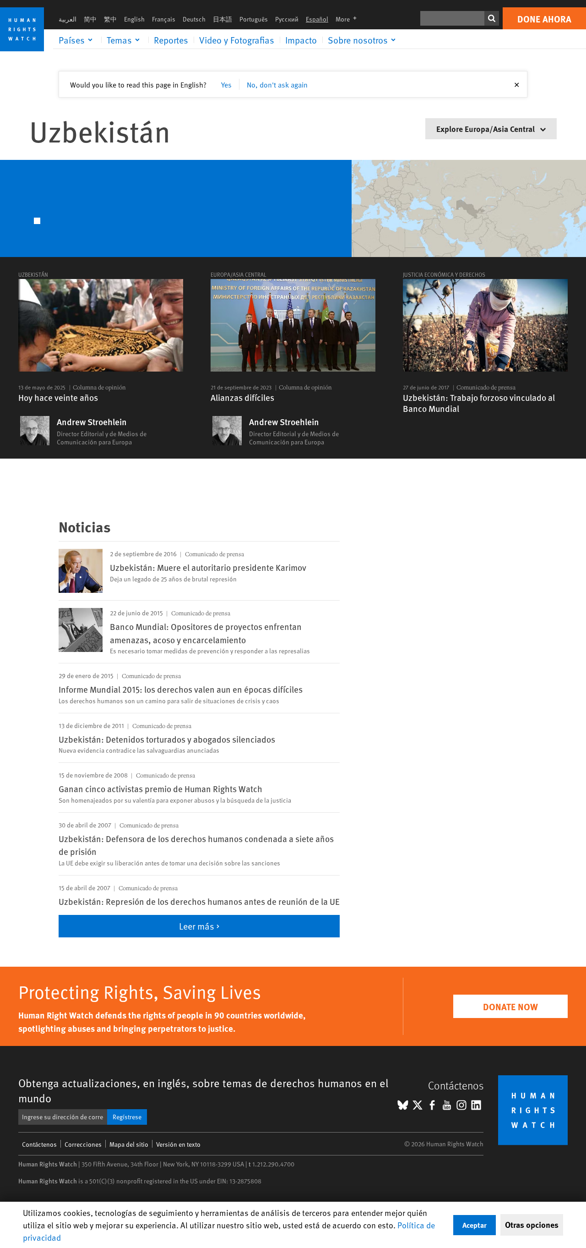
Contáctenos (39, 1144)
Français (163, 19)
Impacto (301, 39)
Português (253, 19)
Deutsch (194, 19)
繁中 (110, 19)
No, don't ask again (277, 84)
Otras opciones (532, 1225)
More (349, 19)
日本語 (222, 19)
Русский (286, 19)
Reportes (171, 39)
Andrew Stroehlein (92, 422)
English (134, 19)
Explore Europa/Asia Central (486, 128)
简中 (90, 19)
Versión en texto (178, 1144)
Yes (226, 84)
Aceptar (474, 1225)
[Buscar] (491, 18)
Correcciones (83, 1144)
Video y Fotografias (236, 39)
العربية (67, 19)
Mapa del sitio (128, 1144)
